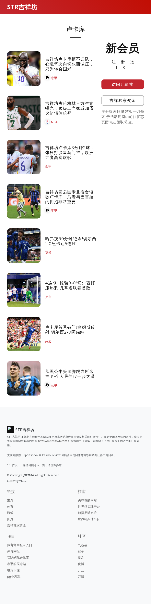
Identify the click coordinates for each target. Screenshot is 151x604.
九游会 (82, 545)
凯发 (81, 557)
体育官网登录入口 (19, 545)
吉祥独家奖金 (123, 100)
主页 (10, 500)
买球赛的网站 (87, 500)
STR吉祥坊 (22, 7)
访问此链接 (123, 84)
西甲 (48, 166)
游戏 (10, 513)
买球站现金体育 (18, 557)
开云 (81, 570)
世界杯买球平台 (89, 506)
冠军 (81, 551)
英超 (48, 252)
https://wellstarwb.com (52, 441)
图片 (10, 519)
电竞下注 (13, 570)
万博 (81, 576)
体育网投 (13, 551)
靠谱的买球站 (16, 564)
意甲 (54, 78)
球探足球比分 (87, 513)
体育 (10, 506)
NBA (54, 122)
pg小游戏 (13, 576)
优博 (81, 564)
